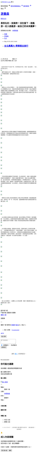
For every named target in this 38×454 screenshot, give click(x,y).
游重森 (5, 13)
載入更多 (3, 336)
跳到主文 (3, 18)
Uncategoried (15, 330)
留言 (17, 325)
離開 (10, 450)
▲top (2, 333)
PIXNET (8, 427)
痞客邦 (13, 325)
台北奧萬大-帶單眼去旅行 (16, 46)
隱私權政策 (31, 427)
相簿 (5, 34)
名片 (5, 38)
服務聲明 (19, 429)
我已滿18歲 (4, 450)
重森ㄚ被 (3, 315)
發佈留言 (3, 347)
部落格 (6, 36)
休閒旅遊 (15, 30)
